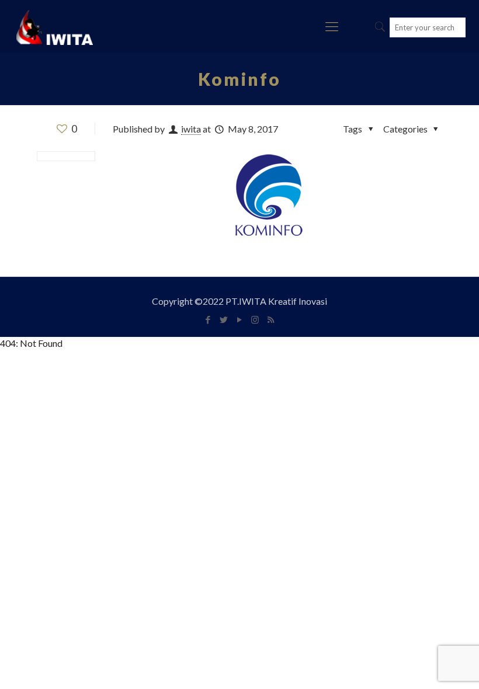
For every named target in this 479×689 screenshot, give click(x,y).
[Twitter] (223, 319)
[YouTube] (239, 319)
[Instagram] (255, 319)
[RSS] (271, 319)
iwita (191, 128)
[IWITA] (54, 26)
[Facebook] (208, 319)
